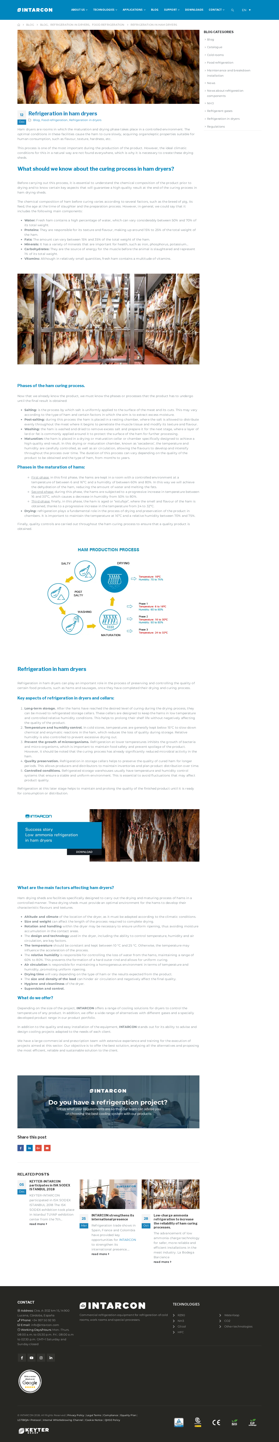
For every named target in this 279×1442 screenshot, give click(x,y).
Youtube (31, 1358)
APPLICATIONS (133, 10)
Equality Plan (128, 1415)
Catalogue (214, 47)
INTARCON (127, 1240)
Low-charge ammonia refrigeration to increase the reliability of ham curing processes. (175, 1221)
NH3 (210, 103)
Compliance (110, 1415)
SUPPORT (170, 10)
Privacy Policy (75, 1415)
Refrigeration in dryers (85, 120)
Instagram (41, 1358)
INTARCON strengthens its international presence (113, 1217)
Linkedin (51, 1358)
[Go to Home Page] (18, 24)
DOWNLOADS (194, 10)
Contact (215, 10)
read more (37, 1224)
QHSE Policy (112, 1420)
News (211, 83)
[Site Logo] (34, 10)
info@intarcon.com (45, 1325)
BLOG (155, 10)
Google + (38, 1148)
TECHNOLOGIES (103, 10)
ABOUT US (78, 10)
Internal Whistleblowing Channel (63, 1420)
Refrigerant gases (219, 111)
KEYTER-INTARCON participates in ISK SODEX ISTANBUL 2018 (49, 1185)
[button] (232, 10)
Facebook (20, 1148)
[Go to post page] (108, 1194)
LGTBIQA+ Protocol (29, 1420)
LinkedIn (29, 1148)
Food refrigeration (54, 120)
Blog (36, 120)
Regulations (216, 126)
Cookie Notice (94, 1420)
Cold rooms (215, 55)
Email (47, 1148)
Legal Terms (93, 1415)
